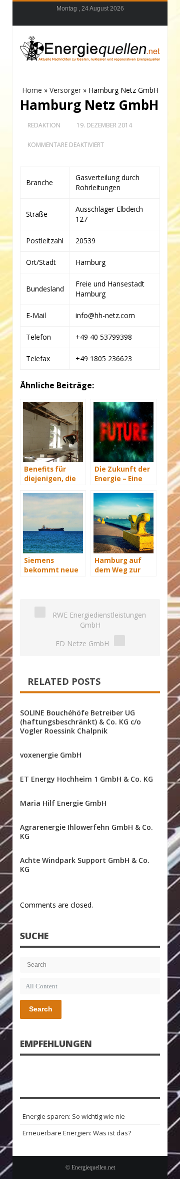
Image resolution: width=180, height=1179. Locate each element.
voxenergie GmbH (51, 755)
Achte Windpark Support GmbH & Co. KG (85, 864)
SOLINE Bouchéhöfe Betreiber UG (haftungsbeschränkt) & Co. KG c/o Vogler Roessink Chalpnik (80, 721)
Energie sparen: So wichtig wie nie (73, 1116)
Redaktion (44, 125)
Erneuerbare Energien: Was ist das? (76, 1132)
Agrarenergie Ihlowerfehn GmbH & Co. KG (86, 831)
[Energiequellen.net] (90, 47)
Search (40, 1009)
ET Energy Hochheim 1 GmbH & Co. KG (86, 779)
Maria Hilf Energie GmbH (63, 803)
